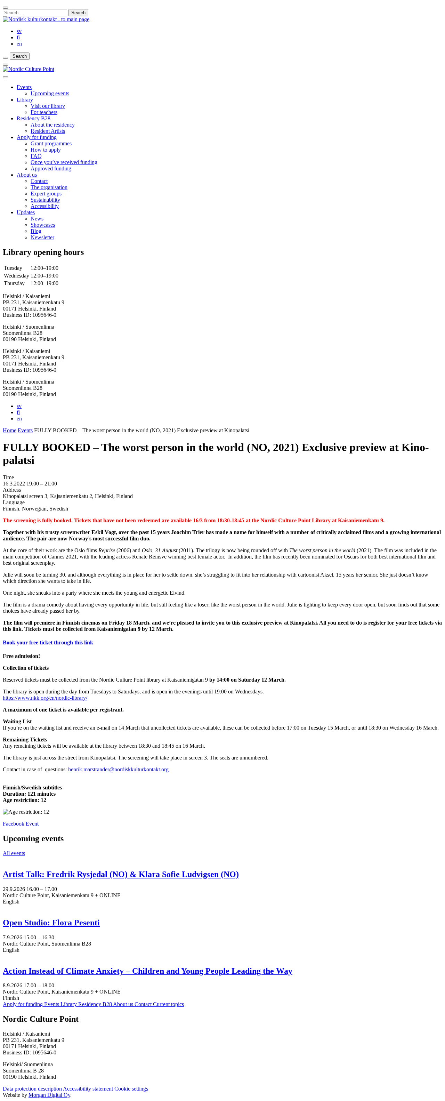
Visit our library (48, 106)
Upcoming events (50, 93)
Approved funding (51, 168)
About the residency (53, 125)
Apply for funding (37, 137)
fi (18, 37)
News (37, 219)
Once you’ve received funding (64, 162)
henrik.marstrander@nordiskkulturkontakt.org (118, 769)
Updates (26, 212)
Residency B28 (33, 118)
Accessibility (45, 206)
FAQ (36, 156)
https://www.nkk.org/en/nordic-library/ (45, 698)
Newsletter (42, 237)
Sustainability (45, 200)
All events (14, 853)
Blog (36, 231)
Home (9, 430)
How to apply (46, 150)
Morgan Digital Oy (49, 1095)
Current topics (168, 1004)
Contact (39, 181)
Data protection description (33, 1089)
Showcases (43, 225)
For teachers (44, 112)
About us (27, 175)
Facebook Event (21, 824)
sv (19, 31)
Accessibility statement (88, 1089)
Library (25, 100)
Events (24, 87)
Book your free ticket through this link (48, 642)
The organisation (49, 187)
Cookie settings (131, 1089)
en (19, 44)
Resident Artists (48, 131)
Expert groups (46, 193)
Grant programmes (51, 143)
